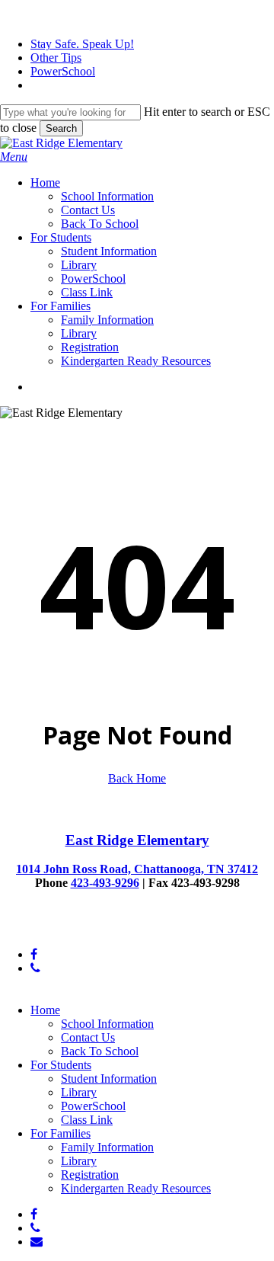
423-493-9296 (105, 882)
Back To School (100, 1051)
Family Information (107, 1147)
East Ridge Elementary (137, 840)
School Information (107, 1023)
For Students (60, 1064)
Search (61, 128)
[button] (13, 156)
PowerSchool (93, 1105)
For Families (60, 1133)
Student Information (109, 1078)
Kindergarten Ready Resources (136, 1188)
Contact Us (88, 1037)
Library (79, 1092)
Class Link (87, 1119)
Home (45, 1009)
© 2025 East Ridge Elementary (75, 928)
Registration (90, 1174)
